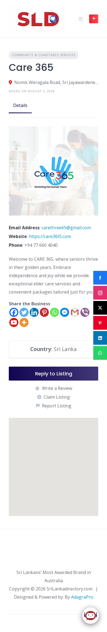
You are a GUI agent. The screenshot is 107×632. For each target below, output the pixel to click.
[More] (24, 322)
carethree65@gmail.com (66, 228)
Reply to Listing (53, 373)
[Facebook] (13, 312)
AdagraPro (82, 597)
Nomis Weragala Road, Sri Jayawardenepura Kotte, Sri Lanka (56, 82)
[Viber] (84, 312)
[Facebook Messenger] (64, 312)
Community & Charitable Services (43, 55)
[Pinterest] (44, 312)
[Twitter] (24, 312)
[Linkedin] (34, 312)
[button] (53, 461)
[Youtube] (13, 322)
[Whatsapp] (54, 312)
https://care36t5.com (50, 236)
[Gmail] (74, 312)
